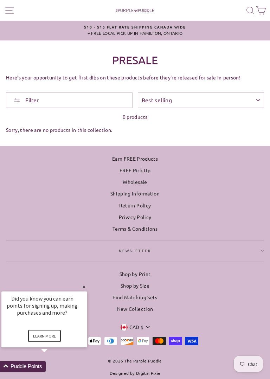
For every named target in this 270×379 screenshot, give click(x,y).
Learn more (44, 336)
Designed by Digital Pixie (135, 373)
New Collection (135, 309)
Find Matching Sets (134, 297)
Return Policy (135, 205)
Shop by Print (135, 274)
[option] (135, 30)
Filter (31, 99)
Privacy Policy (135, 217)
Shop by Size (135, 285)
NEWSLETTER (135, 250)
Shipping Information (135, 193)
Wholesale (135, 182)
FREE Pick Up (135, 170)
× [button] (84, 286)
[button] (52, 366)
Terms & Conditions (135, 228)
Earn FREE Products (135, 158)
